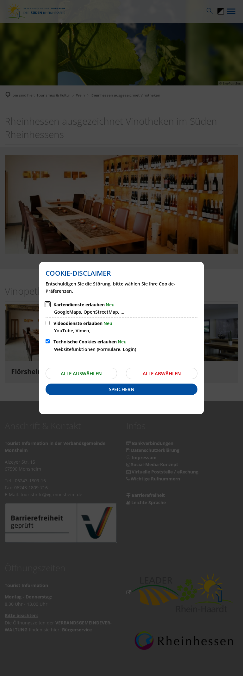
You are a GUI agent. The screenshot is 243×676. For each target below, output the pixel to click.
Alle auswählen (81, 373)
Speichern (121, 389)
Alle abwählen (162, 373)
